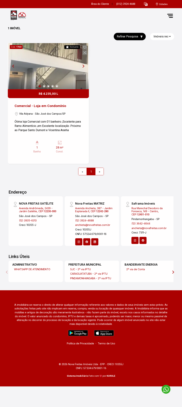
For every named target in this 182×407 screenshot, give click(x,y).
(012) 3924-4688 (125, 4)
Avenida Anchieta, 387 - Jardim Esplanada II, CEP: (94, 210)
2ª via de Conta (135, 269)
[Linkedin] (94, 241)
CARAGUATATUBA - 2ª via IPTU (89, 273)
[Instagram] (78, 241)
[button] (145, 4)
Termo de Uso (106, 343)
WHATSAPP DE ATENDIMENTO (32, 269)
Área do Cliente (100, 4)
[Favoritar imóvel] (84, 47)
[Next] (83, 66)
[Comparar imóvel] (84, 52)
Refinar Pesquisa (128, 36)
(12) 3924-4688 (84, 220)
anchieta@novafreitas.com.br (92, 224)
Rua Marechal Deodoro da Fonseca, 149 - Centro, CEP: (147, 211)
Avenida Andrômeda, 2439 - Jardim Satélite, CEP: (37, 210)
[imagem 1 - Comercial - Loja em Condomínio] (48, 66)
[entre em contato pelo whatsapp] (164, 388)
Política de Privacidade (80, 343)
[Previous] (13, 66)
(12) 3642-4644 (141, 223)
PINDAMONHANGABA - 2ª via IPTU (90, 278)
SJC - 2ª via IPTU (80, 269)
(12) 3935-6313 (28, 220)
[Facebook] (86, 241)
